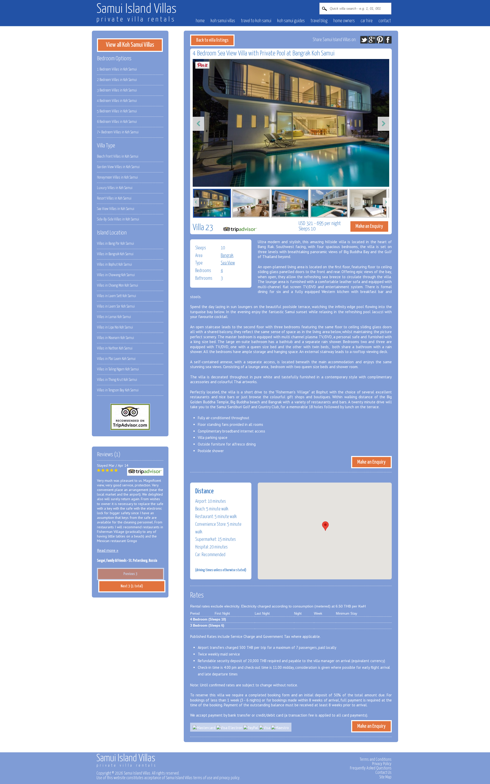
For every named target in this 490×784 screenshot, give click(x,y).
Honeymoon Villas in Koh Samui (117, 177)
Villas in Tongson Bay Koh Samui (118, 390)
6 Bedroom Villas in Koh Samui (117, 122)
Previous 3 (131, 574)
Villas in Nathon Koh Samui (114, 348)
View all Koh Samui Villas (130, 45)
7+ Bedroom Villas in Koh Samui (118, 132)
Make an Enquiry (369, 226)
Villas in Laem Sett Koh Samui (116, 296)
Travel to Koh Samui (256, 21)
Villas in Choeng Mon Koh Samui (117, 285)
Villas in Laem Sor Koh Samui (116, 306)
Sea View (228, 263)
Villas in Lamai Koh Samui (114, 317)
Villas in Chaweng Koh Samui (116, 275)
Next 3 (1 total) (132, 586)
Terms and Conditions (375, 759)
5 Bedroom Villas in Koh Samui (117, 111)
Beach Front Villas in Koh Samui (117, 156)
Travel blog (319, 21)
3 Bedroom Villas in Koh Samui (117, 90)
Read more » (107, 550)
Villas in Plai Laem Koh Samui (116, 359)
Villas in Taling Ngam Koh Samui (118, 369)
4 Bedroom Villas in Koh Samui (117, 101)
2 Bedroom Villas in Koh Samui (117, 80)
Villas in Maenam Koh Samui (115, 338)
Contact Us (383, 772)
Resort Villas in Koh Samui (114, 198)
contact (384, 21)
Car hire (367, 21)
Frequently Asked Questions (370, 768)
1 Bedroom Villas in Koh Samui (117, 69)
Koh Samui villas (223, 21)
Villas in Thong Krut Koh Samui (117, 380)
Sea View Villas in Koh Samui (115, 209)
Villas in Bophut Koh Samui (114, 264)
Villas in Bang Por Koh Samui (115, 243)
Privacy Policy (381, 764)
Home (200, 21)
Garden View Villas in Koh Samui (118, 167)
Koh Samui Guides (291, 21)
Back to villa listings (212, 40)
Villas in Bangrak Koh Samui (115, 254)
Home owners (344, 21)
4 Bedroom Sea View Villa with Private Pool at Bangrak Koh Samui (264, 53)
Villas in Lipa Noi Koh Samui (115, 327)
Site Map (385, 777)
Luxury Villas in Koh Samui (114, 188)
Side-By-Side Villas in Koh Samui (118, 219)
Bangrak (227, 255)
